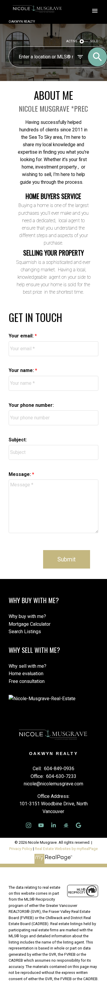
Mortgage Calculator (30, 624)
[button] (28, 825)
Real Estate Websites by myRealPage (66, 848)
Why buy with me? (27, 616)
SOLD (94, 41)
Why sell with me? (27, 666)
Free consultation (27, 681)
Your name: (22, 370)
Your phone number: (31, 405)
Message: (20, 474)
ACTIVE (71, 41)
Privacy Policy (20, 848)
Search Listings (25, 631)
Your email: (22, 336)
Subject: (18, 440)
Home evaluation (26, 673)
